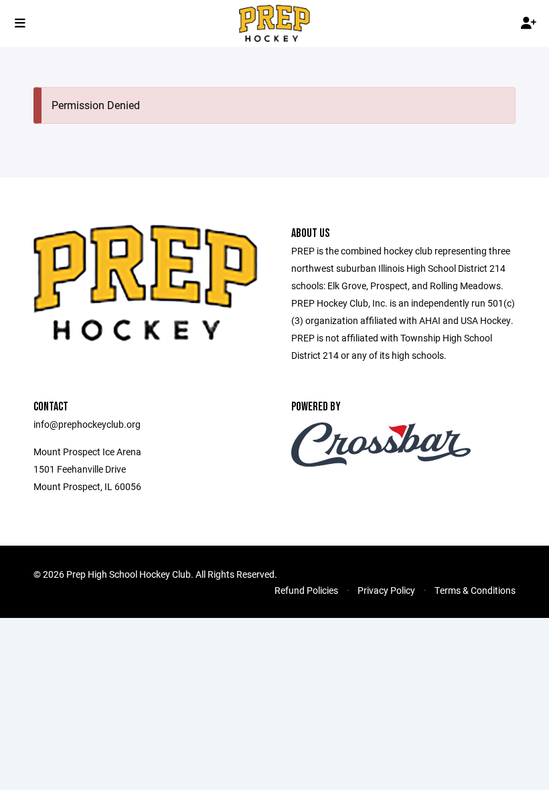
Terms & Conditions (475, 590)
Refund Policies (306, 590)
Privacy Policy (386, 590)
